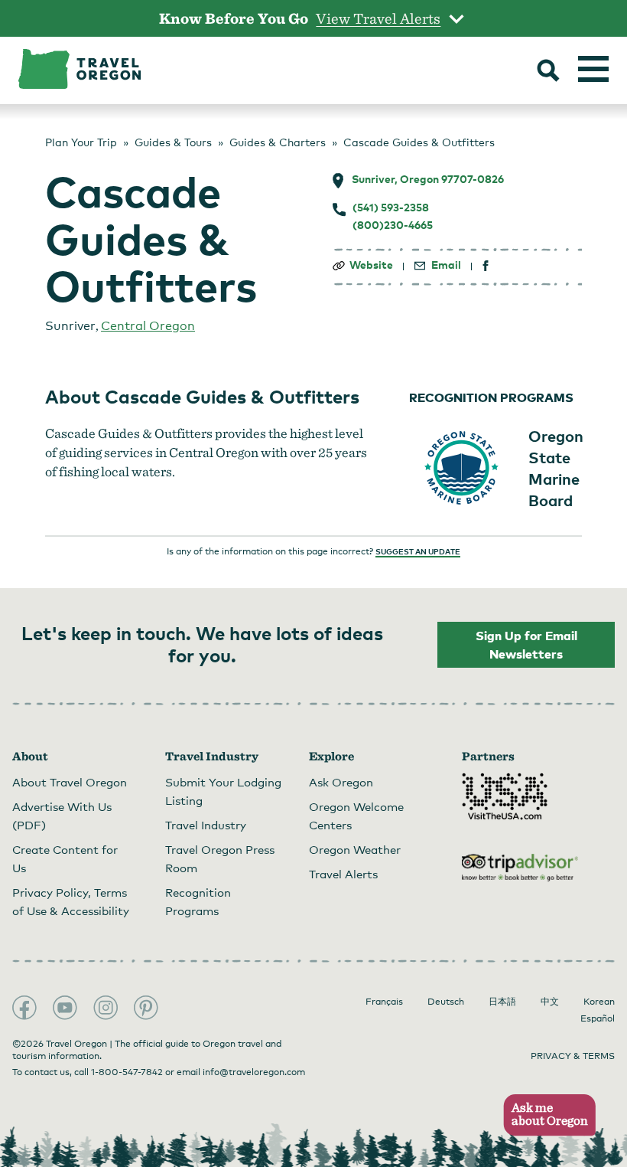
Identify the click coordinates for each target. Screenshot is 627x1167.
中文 (550, 1001)
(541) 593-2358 (390, 207)
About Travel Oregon (69, 782)
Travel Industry (205, 825)
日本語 (502, 1001)
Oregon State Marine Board (555, 468)
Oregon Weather (355, 849)
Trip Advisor (520, 867)
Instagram (105, 1007)
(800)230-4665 (392, 225)
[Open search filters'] (548, 72)
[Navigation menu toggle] (593, 69)
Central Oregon (148, 326)
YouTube (65, 1007)
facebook (485, 266)
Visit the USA (504, 796)
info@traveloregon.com (254, 1072)
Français (384, 1001)
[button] (544, 1115)
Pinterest (146, 1007)
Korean (599, 1001)
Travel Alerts (343, 874)
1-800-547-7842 (127, 1072)
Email (446, 265)
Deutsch (445, 1001)
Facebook (24, 1007)
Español (597, 1018)
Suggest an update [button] (417, 551)
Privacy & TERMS (573, 1056)
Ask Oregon (341, 782)
